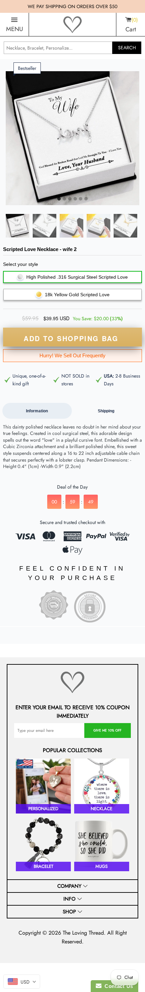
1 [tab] (59, 199)
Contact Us (117, 986)
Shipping (106, 411)
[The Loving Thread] (72, 24)
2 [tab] (64, 199)
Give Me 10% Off (107, 730)
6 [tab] (86, 199)
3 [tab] (69, 199)
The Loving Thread (83, 933)
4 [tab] (75, 199)
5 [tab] (80, 199)
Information (37, 411)
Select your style (20, 264)
